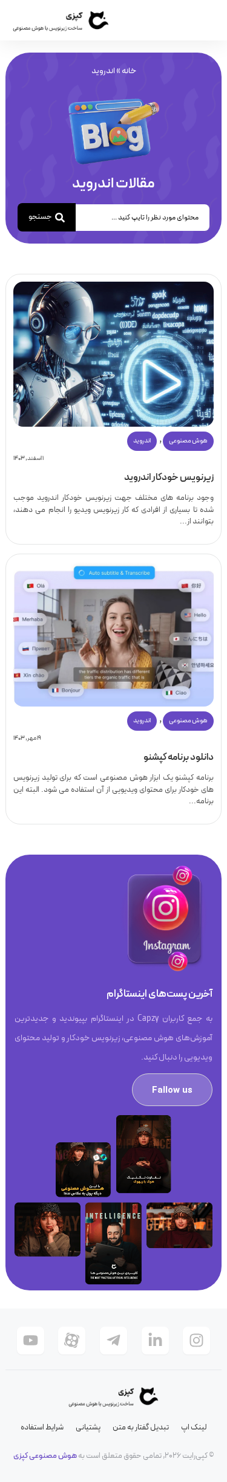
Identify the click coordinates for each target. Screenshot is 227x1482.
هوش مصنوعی (188, 441)
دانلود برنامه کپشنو (178, 757)
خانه (129, 71)
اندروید (142, 441)
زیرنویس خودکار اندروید (169, 477)
